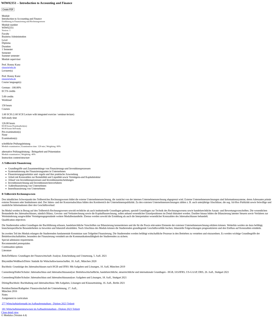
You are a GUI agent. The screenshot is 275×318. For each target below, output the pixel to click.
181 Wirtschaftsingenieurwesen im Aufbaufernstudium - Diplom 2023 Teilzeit (41, 309)
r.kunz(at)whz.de (9, 67)
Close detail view (10, 312)
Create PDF (8, 9)
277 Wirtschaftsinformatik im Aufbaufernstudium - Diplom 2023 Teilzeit (38, 303)
